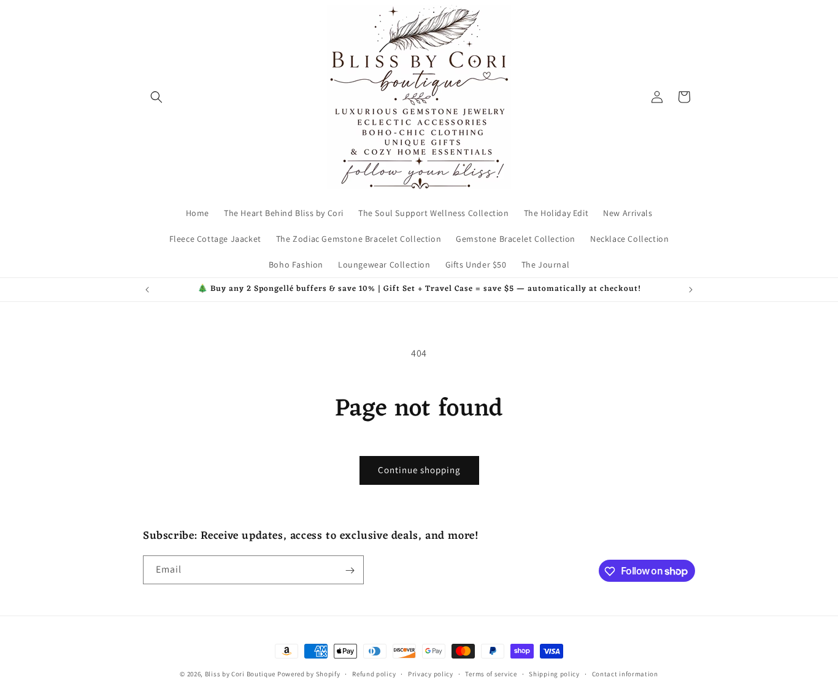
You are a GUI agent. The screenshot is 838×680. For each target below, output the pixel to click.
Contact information (625, 673)
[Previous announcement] (147, 289)
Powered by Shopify (308, 674)
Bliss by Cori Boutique (241, 674)
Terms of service (491, 673)
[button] (156, 96)
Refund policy (374, 673)
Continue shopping (419, 470)
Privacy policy (430, 673)
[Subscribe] (349, 570)
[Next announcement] (690, 289)
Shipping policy (554, 673)
